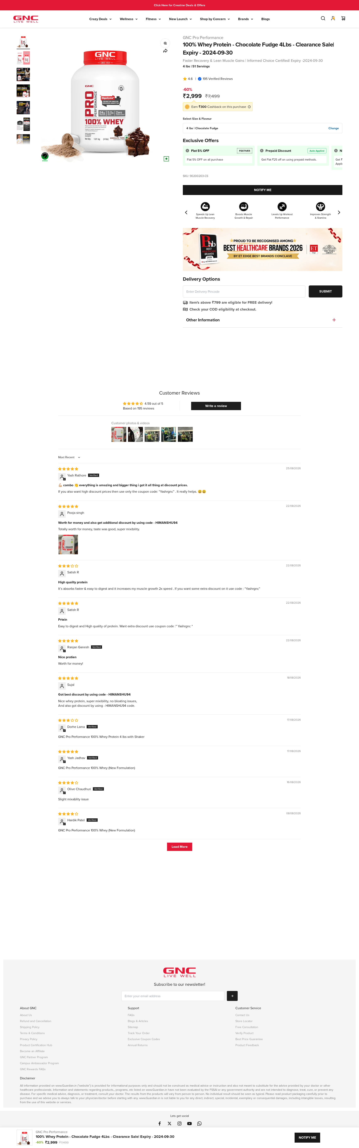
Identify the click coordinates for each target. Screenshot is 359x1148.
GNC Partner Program (34, 1057)
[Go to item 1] (23, 42)
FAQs (131, 1015)
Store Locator (244, 1021)
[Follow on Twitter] (169, 1123)
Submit (325, 291)
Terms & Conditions (32, 1033)
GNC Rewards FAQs (33, 1069)
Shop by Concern (213, 19)
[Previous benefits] (186, 212)
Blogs (265, 19)
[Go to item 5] (23, 108)
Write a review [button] (216, 405)
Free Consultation (246, 1027)
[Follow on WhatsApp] (199, 1123)
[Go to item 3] (23, 75)
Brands (243, 19)
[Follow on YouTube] (189, 1123)
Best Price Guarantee (249, 1039)
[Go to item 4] (23, 91)
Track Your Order (139, 1033)
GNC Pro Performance (203, 37)
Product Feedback (247, 1045)
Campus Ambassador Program (39, 1063)
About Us (26, 1015)
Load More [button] (180, 846)
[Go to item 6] (23, 125)
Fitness (151, 19)
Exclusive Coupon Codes (144, 1039)
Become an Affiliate (32, 1051)
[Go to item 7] (23, 141)
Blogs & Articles (138, 1021)
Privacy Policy (28, 1039)
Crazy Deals (98, 19)
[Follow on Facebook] (159, 1123)
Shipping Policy (29, 1027)
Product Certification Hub (36, 1045)
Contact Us (242, 1015)
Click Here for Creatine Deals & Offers (179, 5)
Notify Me (262, 190)
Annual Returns (138, 1045)
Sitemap (133, 1027)
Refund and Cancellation (35, 1021)
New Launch (178, 19)
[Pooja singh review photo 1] (68, 545)
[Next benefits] (339, 212)
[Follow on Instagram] (179, 1123)
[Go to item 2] (23, 58)
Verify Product (244, 1033)
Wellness (126, 19)
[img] (68, 469)
